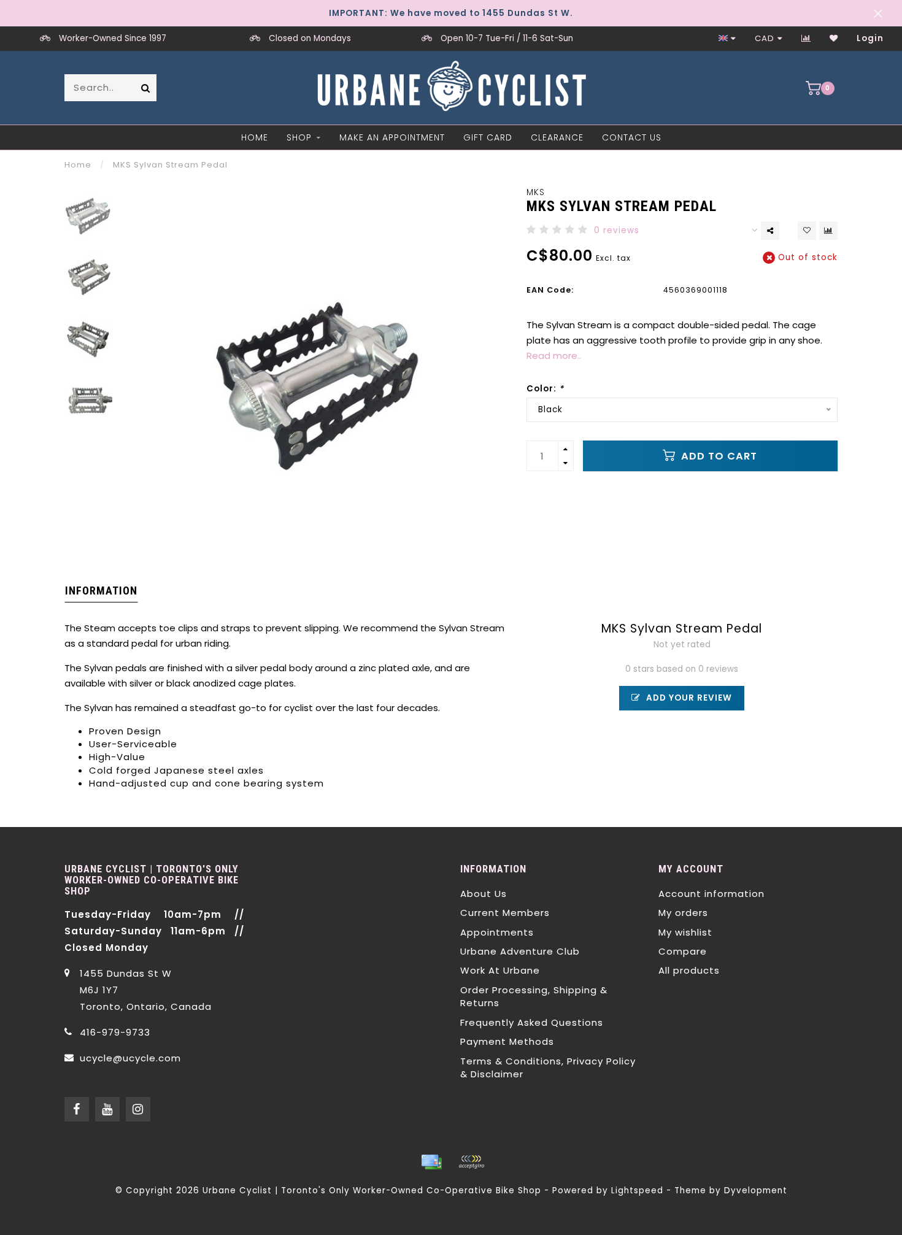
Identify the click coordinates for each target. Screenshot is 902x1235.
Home (254, 137)
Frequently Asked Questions (531, 1022)
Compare (682, 951)
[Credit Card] (431, 1162)
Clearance (557, 137)
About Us (483, 893)
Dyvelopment (755, 1190)
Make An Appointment (392, 137)
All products (689, 970)
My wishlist (685, 932)
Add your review (688, 698)
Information (101, 590)
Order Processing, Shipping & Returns (533, 996)
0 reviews (616, 230)
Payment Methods (507, 1041)
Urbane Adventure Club (520, 951)
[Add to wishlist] (807, 230)
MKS (535, 192)
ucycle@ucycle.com (130, 1058)
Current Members (505, 912)
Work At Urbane (500, 970)
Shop (299, 137)
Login (870, 38)
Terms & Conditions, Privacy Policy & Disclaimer (548, 1067)
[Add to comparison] (828, 230)
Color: (545, 388)
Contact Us (631, 137)
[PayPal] (471, 1162)
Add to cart (717, 456)
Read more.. (553, 355)
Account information (711, 893)
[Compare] (806, 38)
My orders (683, 912)
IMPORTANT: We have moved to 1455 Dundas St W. (451, 13)
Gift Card (487, 137)
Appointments (497, 932)
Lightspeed (637, 1190)
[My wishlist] (834, 38)
